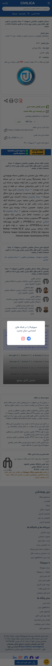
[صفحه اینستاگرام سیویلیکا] (23, 339)
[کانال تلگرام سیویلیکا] (29, 339)
